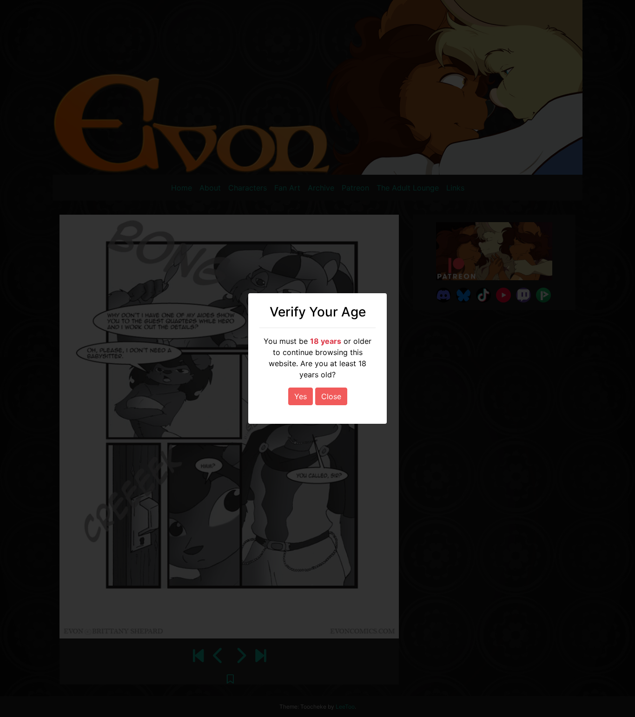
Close (331, 396)
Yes (300, 396)
